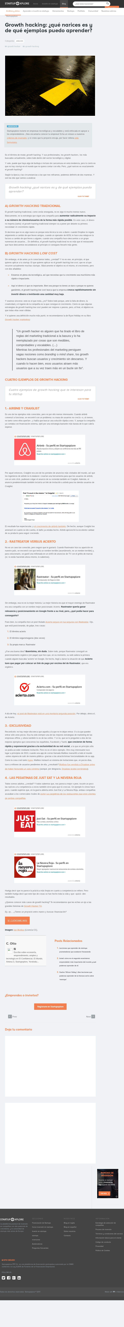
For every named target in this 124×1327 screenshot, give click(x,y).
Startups (70, 11)
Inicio (35, 4)
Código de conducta (103, 1242)
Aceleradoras (37, 1244)
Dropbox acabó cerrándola (74, 769)
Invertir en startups (50, 4)
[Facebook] (8, 1278)
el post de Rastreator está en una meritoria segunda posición (46, 713)
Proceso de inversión (104, 1229)
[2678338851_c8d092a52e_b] (50, 86)
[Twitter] (3, 1278)
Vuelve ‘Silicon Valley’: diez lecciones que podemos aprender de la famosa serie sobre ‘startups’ (76, 975)
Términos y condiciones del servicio (109, 1234)
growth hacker (14, 46)
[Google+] (14, 1278)
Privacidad (99, 1246)
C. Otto (11, 943)
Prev (13, 1016)
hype (30, 760)
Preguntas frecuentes (40, 1248)
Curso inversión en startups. (42, 1227)
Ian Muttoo (19, 930)
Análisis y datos (13, 11)
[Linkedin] (19, 1278)
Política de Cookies (103, 1250)
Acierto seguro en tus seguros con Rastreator (67, 622)
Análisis (19, 41)
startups (35, 1235)
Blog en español (70, 1227)
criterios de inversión (17, 138)
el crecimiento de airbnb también (50, 526)
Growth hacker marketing (17, 319)
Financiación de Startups (41, 1223)
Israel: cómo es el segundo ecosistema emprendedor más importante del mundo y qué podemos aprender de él (77, 962)
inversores (36, 1240)
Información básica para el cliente (108, 1238)
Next (90, 1016)
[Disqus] (50, 1066)
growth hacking (32, 46)
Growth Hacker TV (33, 906)
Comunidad (93, 11)
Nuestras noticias (108, 11)
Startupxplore (12, 16)
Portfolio (81, 11)
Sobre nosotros (69, 1231)
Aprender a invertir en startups (36, 11)
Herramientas (58, 11)
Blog (64, 4)
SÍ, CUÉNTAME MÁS (17, 920)
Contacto (67, 1235)
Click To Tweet (83, 196)
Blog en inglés (69, 1223)
